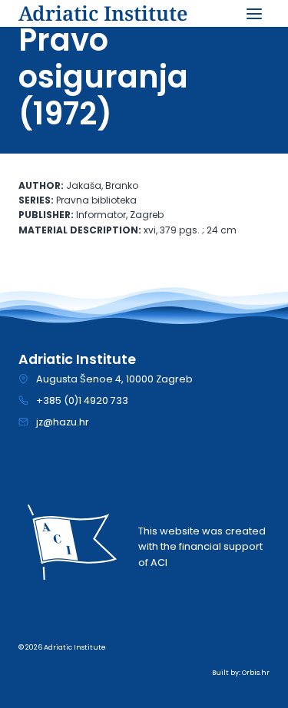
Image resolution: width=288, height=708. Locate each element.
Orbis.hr (256, 672)
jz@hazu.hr (62, 421)
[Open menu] (254, 13)
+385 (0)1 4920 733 (82, 400)
